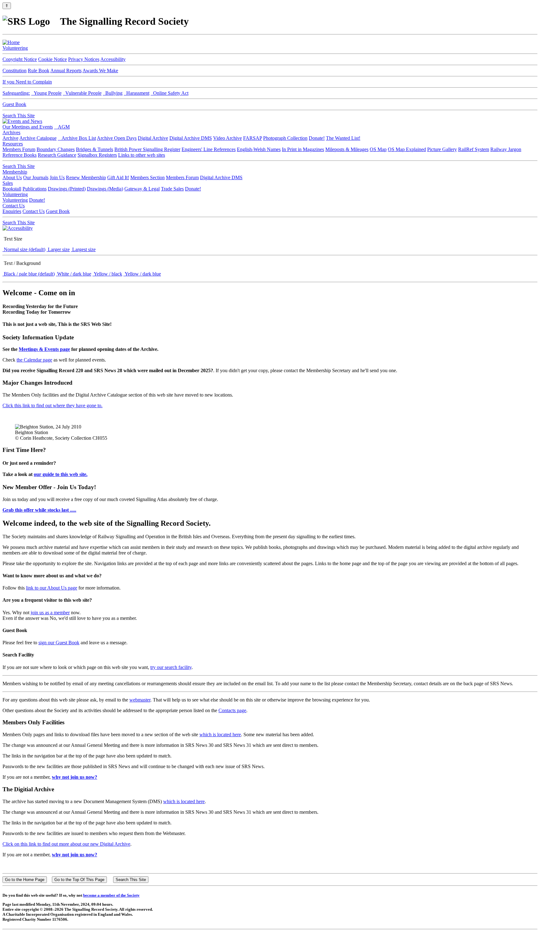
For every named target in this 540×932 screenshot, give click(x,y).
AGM (62, 126)
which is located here (220, 734)
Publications (34, 188)
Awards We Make (100, 70)
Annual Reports (66, 70)
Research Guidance (57, 155)
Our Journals (35, 177)
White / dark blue (73, 273)
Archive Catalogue (38, 138)
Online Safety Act (169, 93)
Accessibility (113, 59)
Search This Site (18, 115)
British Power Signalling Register (147, 149)
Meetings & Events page (44, 349)
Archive (10, 138)
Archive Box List (77, 138)
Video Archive (227, 138)
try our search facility (171, 667)
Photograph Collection (285, 138)
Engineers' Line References (209, 149)
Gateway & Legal (142, 188)
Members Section (147, 177)
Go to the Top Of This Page (79, 879)
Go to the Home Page (24, 879)
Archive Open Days (117, 138)
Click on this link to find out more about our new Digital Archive (66, 844)
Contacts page (232, 710)
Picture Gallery (442, 149)
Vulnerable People (82, 93)
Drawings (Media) (105, 188)
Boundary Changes (56, 149)
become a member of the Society (111, 895)
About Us (12, 177)
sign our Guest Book (58, 642)
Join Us (57, 177)
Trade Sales (172, 188)
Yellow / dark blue (142, 273)
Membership (14, 172)
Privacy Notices (83, 59)
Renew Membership (86, 177)
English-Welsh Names (259, 149)
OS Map (378, 149)
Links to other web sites (141, 155)
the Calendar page (34, 359)
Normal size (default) (23, 249)
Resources (12, 143)
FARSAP (252, 138)
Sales (7, 183)
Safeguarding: (16, 93)
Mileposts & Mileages (346, 149)
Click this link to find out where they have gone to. (52, 405)
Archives (11, 132)
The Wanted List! (343, 138)
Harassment (136, 93)
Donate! (317, 138)
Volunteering (15, 48)
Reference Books (19, 155)
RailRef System (473, 149)
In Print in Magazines (303, 149)
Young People (46, 93)
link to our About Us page (51, 587)
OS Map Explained (407, 149)
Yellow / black (107, 273)
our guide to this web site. (61, 474)
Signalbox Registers (97, 155)
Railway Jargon (505, 149)
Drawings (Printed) (67, 188)
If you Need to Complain (27, 81)
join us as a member (50, 612)
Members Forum (18, 149)
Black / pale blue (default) (28, 273)
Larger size (58, 249)
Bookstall (11, 188)
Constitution (14, 70)
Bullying (112, 93)
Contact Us (13, 205)
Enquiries (11, 211)
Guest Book (14, 104)
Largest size (83, 249)
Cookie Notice (52, 59)
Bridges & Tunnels (94, 149)
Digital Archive (153, 138)
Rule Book (38, 70)
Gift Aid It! (118, 177)
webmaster (139, 699)
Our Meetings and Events (27, 126)
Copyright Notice (19, 59)
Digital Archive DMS (190, 138)
